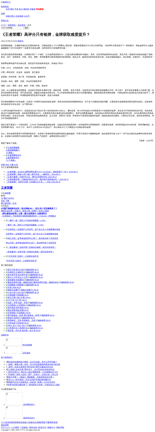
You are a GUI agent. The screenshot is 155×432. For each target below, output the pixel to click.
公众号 (27, 16)
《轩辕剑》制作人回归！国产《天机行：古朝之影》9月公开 (32, 375)
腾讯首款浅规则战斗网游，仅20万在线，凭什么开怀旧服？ (32, 362)
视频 (39, 422)
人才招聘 (15, 427)
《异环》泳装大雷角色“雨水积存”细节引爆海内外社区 (30, 367)
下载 (12, 165)
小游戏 (29, 422)
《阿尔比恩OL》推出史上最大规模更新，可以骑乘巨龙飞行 (32, 372)
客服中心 (51, 427)
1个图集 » (10, 153)
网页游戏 (54, 422)
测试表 (26, 9)
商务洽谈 (33, 427)
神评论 (20, 41)
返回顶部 (5, 425)
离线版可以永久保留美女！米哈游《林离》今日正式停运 (31, 382)
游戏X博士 (10, 16)
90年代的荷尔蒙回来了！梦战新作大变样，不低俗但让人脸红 (34, 385)
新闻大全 (5, 21)
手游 (16, 9)
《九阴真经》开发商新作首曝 (13, 216)
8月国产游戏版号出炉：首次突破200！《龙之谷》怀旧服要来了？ (29, 208)
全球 (8, 9)
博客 (43, 422)
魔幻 (6, 198)
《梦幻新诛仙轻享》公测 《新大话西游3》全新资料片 (24, 213)
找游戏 (23, 422)
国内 (12, 9)
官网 (3, 165)
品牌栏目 (5, 335)
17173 (3, 25)
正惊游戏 (19, 16)
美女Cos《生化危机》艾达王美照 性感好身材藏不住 (29, 380)
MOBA (11, 198)
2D (2, 198)
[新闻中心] (6, 2)
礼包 (16, 165)
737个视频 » (11, 160)
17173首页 (5, 422)
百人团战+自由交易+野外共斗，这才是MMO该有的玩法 (30, 369)
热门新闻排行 (7, 357)
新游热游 (5, 7)
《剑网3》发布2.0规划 (39, 211)
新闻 (12, 422)
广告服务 (24, 427)
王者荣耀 (7, 187)
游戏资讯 (12, 25)
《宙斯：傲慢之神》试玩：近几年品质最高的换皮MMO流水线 (33, 364)
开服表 (32, 9)
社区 (35, 422)
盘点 (21, 9)
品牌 (3, 14)
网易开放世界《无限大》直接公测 (15, 211)
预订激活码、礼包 (8, 203)
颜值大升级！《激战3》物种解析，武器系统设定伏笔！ (30, 377)
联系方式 (42, 427)
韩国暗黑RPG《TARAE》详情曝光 (41, 216)
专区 (7, 165)
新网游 (17, 422)
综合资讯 (21, 25)
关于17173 (5, 427)
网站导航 (60, 427)
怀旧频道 (40, 9)
